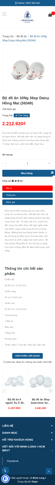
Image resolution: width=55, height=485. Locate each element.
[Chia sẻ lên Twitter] (16, 181)
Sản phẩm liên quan (27, 356)
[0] (50, 15)
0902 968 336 (33, 3)
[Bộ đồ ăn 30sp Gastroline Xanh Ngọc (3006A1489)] (41, 381)
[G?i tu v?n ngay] (5, 479)
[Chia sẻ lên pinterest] (18, 181)
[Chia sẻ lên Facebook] (13, 181)
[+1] (21, 181)
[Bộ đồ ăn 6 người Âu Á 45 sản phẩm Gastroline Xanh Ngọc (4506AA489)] (14, 381)
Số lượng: (7, 154)
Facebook (12, 461)
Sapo (35, 481)
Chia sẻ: (6, 181)
